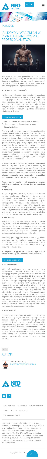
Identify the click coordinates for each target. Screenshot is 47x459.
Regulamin (23, 410)
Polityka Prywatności (12, 415)
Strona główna (9, 405)
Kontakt (14, 410)
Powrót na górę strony (32, 453)
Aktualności (22, 405)
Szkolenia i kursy (36, 405)
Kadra (6, 410)
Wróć (5, 349)
